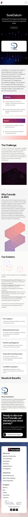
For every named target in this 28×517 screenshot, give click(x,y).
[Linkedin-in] (11, 510)
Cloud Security (14, 27)
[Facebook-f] (17, 510)
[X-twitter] (14, 510)
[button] (26, 2)
